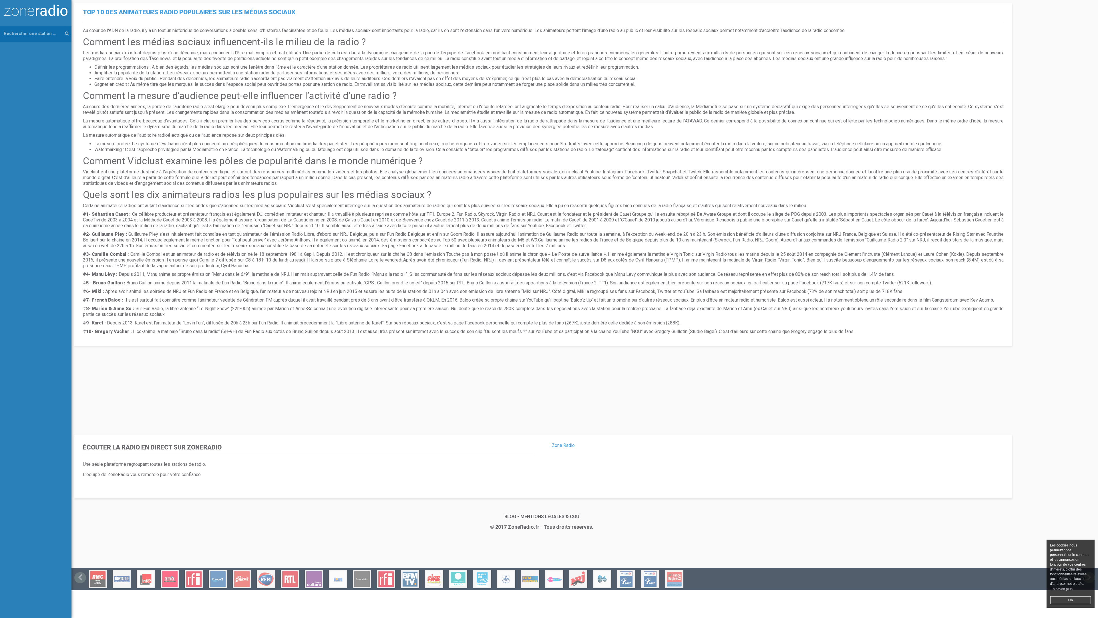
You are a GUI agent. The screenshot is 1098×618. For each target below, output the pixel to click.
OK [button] (1070, 600)
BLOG (510, 516)
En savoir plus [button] (1062, 589)
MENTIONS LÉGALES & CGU (549, 516)
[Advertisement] (248, 389)
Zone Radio (563, 445)
